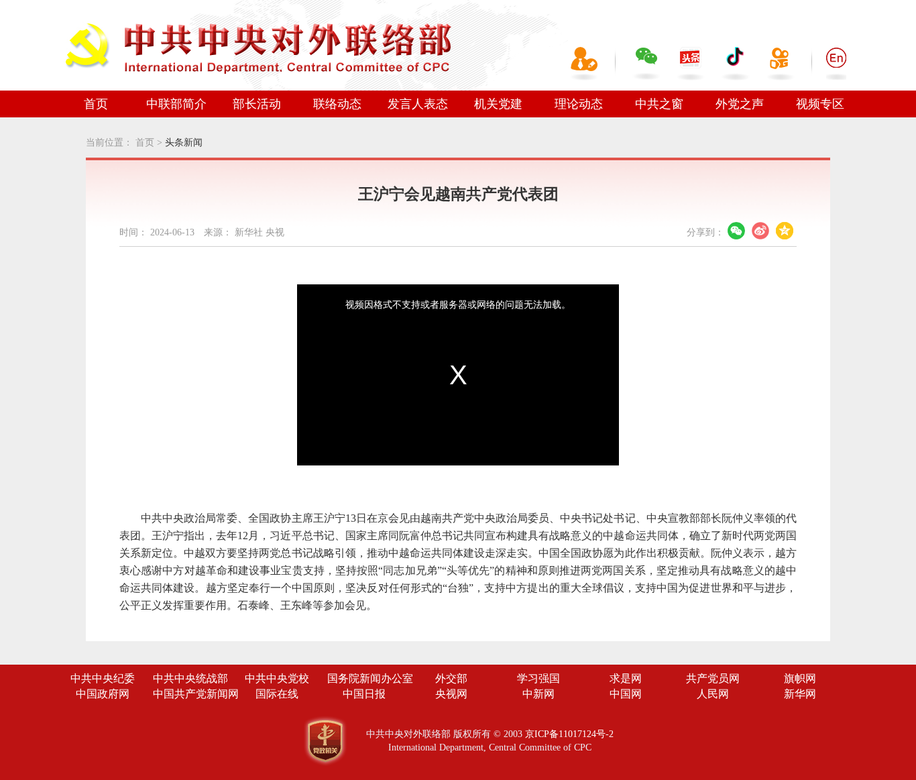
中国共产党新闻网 (196, 694)
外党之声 (739, 104)
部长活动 (257, 104)
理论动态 (579, 104)
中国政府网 (102, 694)
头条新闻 (184, 142)
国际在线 (276, 694)
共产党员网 (713, 678)
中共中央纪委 (102, 678)
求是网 (626, 678)
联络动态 (337, 104)
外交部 (451, 678)
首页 (96, 104)
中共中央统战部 (190, 678)
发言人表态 (418, 104)
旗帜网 (800, 678)
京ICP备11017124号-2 (569, 734)
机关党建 (498, 104)
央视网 (451, 694)
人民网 (713, 694)
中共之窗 (659, 104)
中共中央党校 (277, 678)
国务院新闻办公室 (370, 678)
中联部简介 (176, 104)
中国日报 (364, 694)
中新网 (538, 694)
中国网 (626, 694)
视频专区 (820, 104)
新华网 (800, 694)
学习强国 (538, 678)
